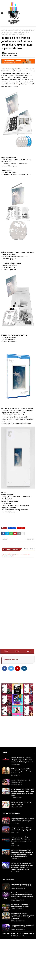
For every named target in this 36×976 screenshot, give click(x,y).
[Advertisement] (18, 611)
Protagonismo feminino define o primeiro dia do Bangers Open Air (21, 829)
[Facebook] (3, 533)
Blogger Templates (17, 933)
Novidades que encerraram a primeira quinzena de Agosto (20, 905)
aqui (17, 84)
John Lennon (12, 528)
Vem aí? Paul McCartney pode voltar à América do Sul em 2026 (22, 926)
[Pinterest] (15, 533)
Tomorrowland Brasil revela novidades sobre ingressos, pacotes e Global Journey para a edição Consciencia (22, 916)
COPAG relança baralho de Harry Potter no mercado (21, 803)
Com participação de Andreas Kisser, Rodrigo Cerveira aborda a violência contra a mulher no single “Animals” (22, 895)
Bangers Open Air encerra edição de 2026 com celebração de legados (22, 820)
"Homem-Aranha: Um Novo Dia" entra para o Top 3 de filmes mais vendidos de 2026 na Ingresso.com (22, 760)
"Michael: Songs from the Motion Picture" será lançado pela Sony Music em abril (21, 771)
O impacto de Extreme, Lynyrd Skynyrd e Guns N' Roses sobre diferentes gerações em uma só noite (21, 840)
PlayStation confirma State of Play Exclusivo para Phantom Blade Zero (22, 885)
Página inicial (5, 30)
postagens (14, 30)
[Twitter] (7, 533)
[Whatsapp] (11, 533)
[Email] (19, 533)
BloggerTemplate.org (18, 935)
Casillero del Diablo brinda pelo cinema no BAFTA (21, 781)
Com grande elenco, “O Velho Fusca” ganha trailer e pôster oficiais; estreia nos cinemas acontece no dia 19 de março (22, 792)
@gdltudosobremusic (10, 660)
